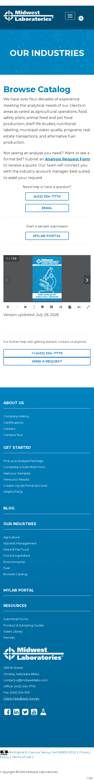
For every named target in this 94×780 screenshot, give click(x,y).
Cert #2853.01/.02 (63, 752)
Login (90, 778)
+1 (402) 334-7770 (47, 353)
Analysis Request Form (67, 159)
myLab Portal (47, 236)
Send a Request (47, 361)
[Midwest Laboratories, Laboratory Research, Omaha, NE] (19, 727)
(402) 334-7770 (47, 196)
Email (47, 208)
